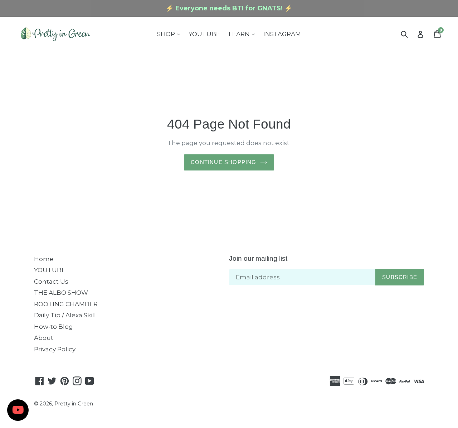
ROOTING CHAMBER (66, 304)
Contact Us (51, 281)
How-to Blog (53, 326)
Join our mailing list (258, 258)
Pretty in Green (73, 403)
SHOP (170, 34)
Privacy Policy (54, 349)
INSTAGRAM (282, 34)
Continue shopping (223, 162)
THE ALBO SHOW (61, 292)
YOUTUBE (204, 34)
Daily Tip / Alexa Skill (65, 315)
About (43, 337)
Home (44, 259)
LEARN (243, 34)
